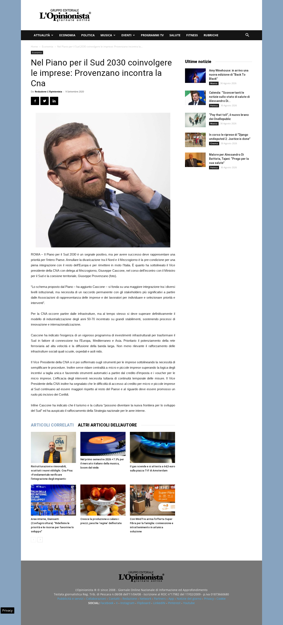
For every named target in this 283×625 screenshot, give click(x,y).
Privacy (209, 599)
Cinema (214, 143)
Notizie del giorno (189, 599)
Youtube (189, 603)
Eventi (126, 35)
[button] (247, 36)
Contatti (114, 599)
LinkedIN (159, 603)
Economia (67, 35)
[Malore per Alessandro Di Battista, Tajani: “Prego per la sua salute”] (195, 160)
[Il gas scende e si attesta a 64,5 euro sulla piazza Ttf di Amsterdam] (152, 447)
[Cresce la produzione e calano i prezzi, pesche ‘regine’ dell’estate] (103, 500)
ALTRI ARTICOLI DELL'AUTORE (107, 425)
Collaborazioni (96, 599)
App (171, 599)
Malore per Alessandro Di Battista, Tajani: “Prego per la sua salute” (229, 159)
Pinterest (174, 603)
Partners (160, 599)
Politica (88, 35)
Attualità (42, 35)
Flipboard (143, 603)
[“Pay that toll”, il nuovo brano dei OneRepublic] (195, 120)
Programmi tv (152, 35)
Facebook (106, 603)
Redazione (129, 599)
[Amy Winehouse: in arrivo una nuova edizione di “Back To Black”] (195, 75)
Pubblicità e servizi (70, 599)
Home (34, 46)
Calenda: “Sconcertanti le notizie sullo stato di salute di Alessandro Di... (229, 97)
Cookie (221, 599)
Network (145, 599)
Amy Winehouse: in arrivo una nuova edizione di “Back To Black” (228, 74)
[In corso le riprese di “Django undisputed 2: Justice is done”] (195, 140)
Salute (174, 35)
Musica (106, 35)
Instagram (127, 603)
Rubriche (211, 35)
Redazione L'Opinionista (48, 91)
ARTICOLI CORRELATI (52, 425)
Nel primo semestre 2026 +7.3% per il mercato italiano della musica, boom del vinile (102, 463)
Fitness (192, 35)
